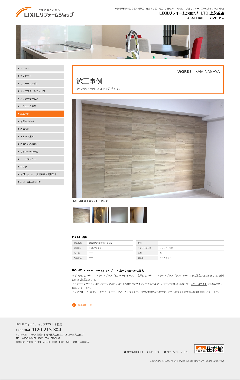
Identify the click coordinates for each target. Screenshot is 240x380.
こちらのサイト (199, 283)
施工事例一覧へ (86, 305)
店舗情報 (24, 129)
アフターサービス (29, 98)
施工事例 (24, 113)
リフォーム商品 (28, 106)
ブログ (23, 166)
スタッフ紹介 (27, 136)
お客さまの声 (27, 121)
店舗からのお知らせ (30, 144)
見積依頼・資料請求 (38, 174)
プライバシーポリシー (178, 352)
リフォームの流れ (29, 83)
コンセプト (26, 76)
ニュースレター (28, 159)
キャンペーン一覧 (29, 151)
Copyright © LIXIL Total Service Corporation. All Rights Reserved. (187, 360)
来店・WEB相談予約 (30, 182)
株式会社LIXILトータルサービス (143, 352)
